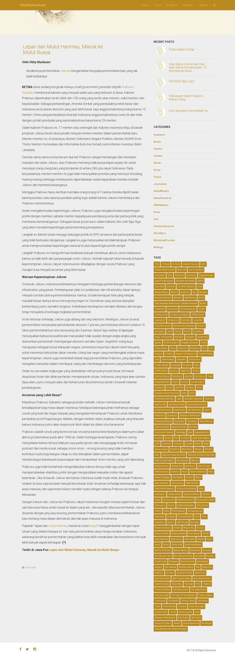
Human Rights (197, 382)
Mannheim (187, 449)
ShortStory (160, 233)
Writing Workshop (191, 623)
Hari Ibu (188, 376)
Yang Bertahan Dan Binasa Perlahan (171, 629)
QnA (156, 219)
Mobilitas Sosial (161, 472)
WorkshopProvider (164, 240)
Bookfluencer (190, 298)
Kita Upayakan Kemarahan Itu (188, 110)
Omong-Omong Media (186, 488)
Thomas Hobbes (205, 595)
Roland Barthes (161, 539)
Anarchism (191, 275)
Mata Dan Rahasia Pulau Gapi (201, 455)
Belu (194, 292)
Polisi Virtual (202, 505)
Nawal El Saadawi (162, 477)
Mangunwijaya (161, 449)
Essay (157, 170)
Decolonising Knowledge (184, 326)
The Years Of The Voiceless (183, 595)
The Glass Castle (180, 589)
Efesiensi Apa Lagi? (182, 81)
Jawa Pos (209, 399)
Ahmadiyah (160, 275)
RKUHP (206, 533)
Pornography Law (195, 511)
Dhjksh (178, 331)
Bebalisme (185, 292)
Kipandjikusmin (202, 432)
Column (158, 148)
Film (204, 348)
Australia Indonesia (186, 286)
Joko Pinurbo (160, 404)
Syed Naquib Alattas (202, 578)
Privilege (171, 517)
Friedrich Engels (205, 354)
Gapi (157, 359)
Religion (177, 528)
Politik (166, 511)
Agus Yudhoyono (196, 270)
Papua (157, 500)
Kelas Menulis (206, 421)
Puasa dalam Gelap (181, 49)
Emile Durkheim (171, 343)
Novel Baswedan (162, 483)
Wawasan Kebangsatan (165, 617)
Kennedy (193, 427)
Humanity (159, 387)
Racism (171, 522)
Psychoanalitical (185, 517)
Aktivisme (179, 275)
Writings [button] (171, 5)
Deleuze (201, 326)
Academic (159, 134)
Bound (201, 298)
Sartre (209, 539)
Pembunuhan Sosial (205, 500)
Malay (206, 444)
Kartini (207, 410)
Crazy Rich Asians (163, 326)
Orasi (201, 488)
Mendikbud (190, 466)
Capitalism (159, 309)
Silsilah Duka (160, 561)
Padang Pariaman (191, 494)
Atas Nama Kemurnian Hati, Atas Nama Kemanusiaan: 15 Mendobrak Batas (188, 67)
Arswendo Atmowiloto (185, 281)
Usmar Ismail (161, 612)
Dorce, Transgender (163, 337)
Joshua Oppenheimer (196, 404)
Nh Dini (189, 477)
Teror (198, 584)
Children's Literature (179, 315)
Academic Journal (190, 264)
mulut (52, 526)
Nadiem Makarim (198, 472)
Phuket (171, 505)
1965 (157, 264)
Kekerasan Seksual (163, 421)
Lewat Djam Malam (201, 438)
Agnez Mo (181, 270)
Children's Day (161, 315)
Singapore (173, 561)
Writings (158, 247)
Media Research (162, 466)
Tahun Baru (177, 584)
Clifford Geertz (197, 315)
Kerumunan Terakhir (164, 432)
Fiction (157, 177)
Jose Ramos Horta (176, 404)
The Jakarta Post (198, 589)
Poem (157, 212)
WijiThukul (196, 617)
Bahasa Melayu (161, 292)
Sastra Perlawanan (193, 545)
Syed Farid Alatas (162, 578)
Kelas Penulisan (179, 427)
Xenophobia (206, 623)
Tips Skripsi (173, 601)
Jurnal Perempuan (163, 410)
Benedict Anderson (163, 298)
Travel (157, 606)
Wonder (177, 623)
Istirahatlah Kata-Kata (164, 399)
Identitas (190, 387)
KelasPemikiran (163, 198)
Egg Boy (158, 343)
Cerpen (202, 309)
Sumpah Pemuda (184, 573)
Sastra (157, 545)
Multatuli (175, 472)
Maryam (198, 449)
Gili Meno (187, 365)
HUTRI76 (179, 387)
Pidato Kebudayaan (185, 505)
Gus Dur (174, 371)
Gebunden (181, 359)
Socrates (158, 567)
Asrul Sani (159, 286)
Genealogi (176, 365)
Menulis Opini (204, 466)
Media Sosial (177, 466)
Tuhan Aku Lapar (196, 606)
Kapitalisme (179, 410)
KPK (176, 438)
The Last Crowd (161, 595)
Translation (202, 601)
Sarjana (200, 539)
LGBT (157, 444)
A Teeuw (165, 264)
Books (145, 5)
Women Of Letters (163, 623)
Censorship (172, 309)
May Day (195, 460)
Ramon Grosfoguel (163, 528)
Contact (158, 155)
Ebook (157, 5)
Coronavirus (173, 320)
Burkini (203, 303)
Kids (190, 432)
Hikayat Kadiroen (162, 382)
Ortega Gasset (174, 494)
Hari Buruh (177, 376)
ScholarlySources (164, 226)
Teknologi (189, 584)
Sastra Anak (177, 545)
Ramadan (195, 522)
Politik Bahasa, (178, 511)
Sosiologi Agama (186, 567)
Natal (211, 472)
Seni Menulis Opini (163, 556)
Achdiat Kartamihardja (164, 270)
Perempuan (160, 505)
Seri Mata (199, 556)
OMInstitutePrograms (164, 488)
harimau (62, 526)
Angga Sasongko (206, 275)
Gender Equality (162, 365)
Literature (166, 444)
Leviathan (185, 438)
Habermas (185, 371)
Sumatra (170, 573)
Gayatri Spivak (168, 359)
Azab (199, 286)
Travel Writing (169, 606)
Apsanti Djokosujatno (164, 281)
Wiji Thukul (183, 617)
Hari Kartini (200, 376)
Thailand (207, 584)
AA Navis (176, 264)
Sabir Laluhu (176, 539)
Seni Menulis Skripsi (183, 556)
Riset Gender (194, 533)
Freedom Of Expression (186, 354)
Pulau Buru (160, 522)
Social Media (202, 561)
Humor (170, 387)
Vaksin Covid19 (185, 612)
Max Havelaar (182, 460)
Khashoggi (180, 432)
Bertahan (178, 298)
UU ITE (173, 612)
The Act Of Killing (162, 589)
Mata (157, 455)
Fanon (172, 348)
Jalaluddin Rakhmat (193, 399)
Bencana (203, 292)
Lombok (188, 444)
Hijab (210, 376)
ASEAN (200, 281)
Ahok (170, 275)
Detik (169, 331)
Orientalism (160, 494)
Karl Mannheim (194, 410)
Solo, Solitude (170, 567)
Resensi (200, 528)
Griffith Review (161, 371)
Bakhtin (174, 292)
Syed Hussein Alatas (181, 578)
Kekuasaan (179, 421)
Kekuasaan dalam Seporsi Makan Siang (186, 97)
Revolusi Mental (178, 533)
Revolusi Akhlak (162, 533)
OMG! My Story (192, 483)
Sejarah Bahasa (181, 550)
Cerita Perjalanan (188, 309)
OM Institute (177, 483)
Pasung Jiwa (168, 500)
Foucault (158, 354)
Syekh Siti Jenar (162, 584)
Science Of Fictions (163, 550)
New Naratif (178, 477)
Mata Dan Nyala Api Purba (173, 455)
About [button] (202, 5)
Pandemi (206, 494)
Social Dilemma (187, 561)
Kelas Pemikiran (162, 427)
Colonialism (160, 320)
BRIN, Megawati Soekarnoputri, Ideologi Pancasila (176, 303)
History (175, 382)
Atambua (171, 286)
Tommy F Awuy (188, 601)
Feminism (183, 348)
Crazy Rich (198, 320)
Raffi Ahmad (182, 522)
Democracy (159, 331)
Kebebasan (159, 415)
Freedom (169, 354)
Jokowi (65, 71)
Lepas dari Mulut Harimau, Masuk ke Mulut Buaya (63, 49)
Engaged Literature (189, 343)
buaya (93, 526)
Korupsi (168, 438)
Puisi (197, 517)
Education (179, 337)
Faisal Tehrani (161, 348)
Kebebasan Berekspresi (190, 415)
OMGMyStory (161, 205)
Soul (198, 567)
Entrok (203, 343)
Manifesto (174, 449)
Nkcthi (198, 477)
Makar (198, 444)
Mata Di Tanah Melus (164, 460)
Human (184, 382)
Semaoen (207, 550)
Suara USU (207, 567)
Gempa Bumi (194, 359)
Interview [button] (188, 5)
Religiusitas (189, 528)
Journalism (160, 184)
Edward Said (202, 337)
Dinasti (187, 331)
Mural (184, 472)
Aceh (203, 264)
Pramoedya (159, 517)
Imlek (199, 387)
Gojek (196, 365)
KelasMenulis (161, 191)
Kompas (158, 438)
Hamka (196, 371)
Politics (158, 511)
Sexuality (210, 556)
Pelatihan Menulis (185, 500)
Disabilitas (198, 331)
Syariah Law (200, 573)
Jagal (179, 399)
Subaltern (159, 573)
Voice (197, 612)
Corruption (185, 320)
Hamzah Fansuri (162, 376)
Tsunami (182, 606)
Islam (184, 393)
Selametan (195, 550)
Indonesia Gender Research (167, 393)
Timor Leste (160, 601)
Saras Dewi (189, 539)
